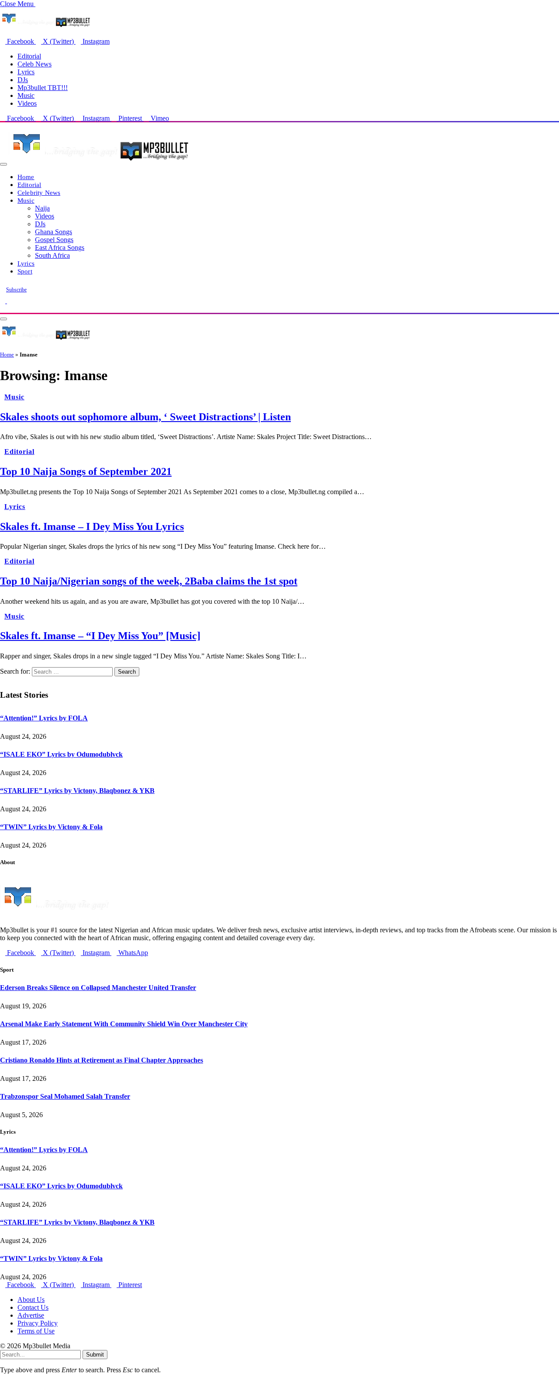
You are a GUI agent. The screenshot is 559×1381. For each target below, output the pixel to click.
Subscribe (16, 290)
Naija (42, 208)
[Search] (2, 308)
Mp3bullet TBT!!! (42, 87)
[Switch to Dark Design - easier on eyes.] (3, 301)
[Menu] (3, 164)
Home (26, 176)
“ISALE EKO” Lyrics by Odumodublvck (61, 754)
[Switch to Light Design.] (9, 301)
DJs (22, 79)
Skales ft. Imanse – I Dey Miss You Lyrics (92, 526)
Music (26, 95)
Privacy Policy (37, 1323)
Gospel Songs (54, 239)
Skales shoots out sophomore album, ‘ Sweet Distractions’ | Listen (145, 416)
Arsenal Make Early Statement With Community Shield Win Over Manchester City (124, 1024)
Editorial (29, 56)
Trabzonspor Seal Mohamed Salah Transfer (65, 1096)
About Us (31, 1299)
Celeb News (34, 64)
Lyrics (26, 72)
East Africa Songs (59, 247)
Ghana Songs (53, 231)
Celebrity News (38, 192)
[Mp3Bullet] (99, 162)
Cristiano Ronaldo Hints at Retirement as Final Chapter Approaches (101, 1060)
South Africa (52, 255)
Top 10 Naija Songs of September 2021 (86, 471)
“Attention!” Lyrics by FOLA (44, 718)
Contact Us (32, 1307)
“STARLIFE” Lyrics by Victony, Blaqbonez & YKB (77, 790)
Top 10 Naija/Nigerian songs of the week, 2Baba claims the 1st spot (148, 581)
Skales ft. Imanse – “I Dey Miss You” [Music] (100, 635)
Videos (27, 103)
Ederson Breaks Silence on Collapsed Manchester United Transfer (98, 987)
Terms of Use (36, 1331)
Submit (95, 1354)
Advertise (30, 1315)
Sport (24, 271)
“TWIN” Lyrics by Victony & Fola (51, 827)
